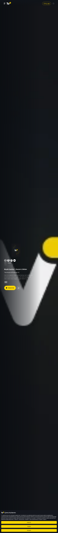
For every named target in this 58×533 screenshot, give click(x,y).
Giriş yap (47, 3)
